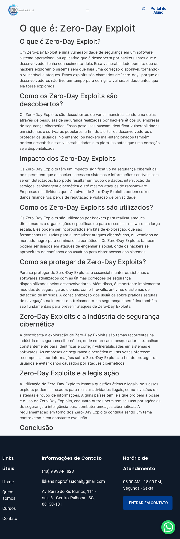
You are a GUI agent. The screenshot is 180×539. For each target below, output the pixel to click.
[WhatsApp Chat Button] (168, 527)
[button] (88, 10)
